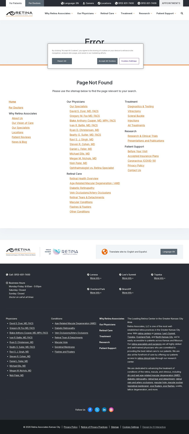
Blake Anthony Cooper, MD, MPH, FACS (93, 120)
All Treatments (136, 125)
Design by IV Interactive (154, 427)
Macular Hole (61, 342)
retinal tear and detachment (161, 379)
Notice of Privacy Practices (94, 427)
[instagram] (111, 409)
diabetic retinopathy (137, 379)
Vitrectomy (134, 111)
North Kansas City (164, 337)
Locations (17, 132)
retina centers (144, 333)
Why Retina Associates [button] (57, 13)
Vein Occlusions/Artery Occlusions (90, 192)
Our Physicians (107, 324)
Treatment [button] (126, 13)
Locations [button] (106, 3)
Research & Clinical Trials (143, 136)
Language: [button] (71, 3)
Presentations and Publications (146, 140)
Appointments (171, 3)
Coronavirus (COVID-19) (142, 160)
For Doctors (34, 3)
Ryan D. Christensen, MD (84, 130)
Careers (90, 3)
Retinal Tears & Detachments (87, 197)
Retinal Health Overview (84, 178)
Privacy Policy (136, 165)
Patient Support (107, 348)
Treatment (105, 336)
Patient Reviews (21, 137)
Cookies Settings (129, 61)
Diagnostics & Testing (141, 106)
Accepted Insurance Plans (143, 156)
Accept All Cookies (107, 61)
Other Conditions (80, 211)
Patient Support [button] (165, 13)
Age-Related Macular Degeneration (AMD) (75, 323)
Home (12, 101)
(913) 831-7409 (148, 3)
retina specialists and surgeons (147, 344)
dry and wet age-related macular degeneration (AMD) (153, 375)
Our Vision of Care (23, 123)
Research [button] (144, 13)
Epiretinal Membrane (65, 347)
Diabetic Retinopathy (82, 188)
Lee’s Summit (168, 333)
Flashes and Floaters (65, 351)
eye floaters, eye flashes (162, 386)
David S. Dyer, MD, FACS (84, 111)
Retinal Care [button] (107, 13)
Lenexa (157, 333)
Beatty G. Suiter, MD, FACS (85, 134)
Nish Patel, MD (78, 163)
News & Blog (19, 141)
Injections (133, 120)
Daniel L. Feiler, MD (81, 149)
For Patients (15, 3)
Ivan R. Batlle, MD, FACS (84, 125)
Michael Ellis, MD (80, 153)
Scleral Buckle (136, 115)
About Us (17, 118)
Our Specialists (21, 127)
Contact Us (134, 170)
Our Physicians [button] (85, 13)
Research (104, 342)
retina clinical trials (146, 358)
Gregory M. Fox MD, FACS (85, 115)
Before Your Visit (137, 151)
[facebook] (90, 409)
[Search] (182, 13)
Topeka (131, 337)
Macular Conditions (81, 202)
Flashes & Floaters (80, 206)
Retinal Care (106, 330)
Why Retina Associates (111, 318)
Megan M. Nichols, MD (83, 158)
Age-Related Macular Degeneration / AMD (95, 183)
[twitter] (97, 409)
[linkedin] (104, 409)
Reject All (62, 61)
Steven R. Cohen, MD (82, 144)
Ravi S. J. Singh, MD (81, 139)
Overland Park (143, 337)
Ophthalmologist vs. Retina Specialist (92, 167)
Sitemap (115, 427)
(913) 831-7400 (126, 3)
